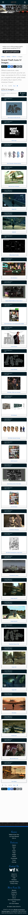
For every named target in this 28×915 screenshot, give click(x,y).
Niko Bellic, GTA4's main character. (14, 392)
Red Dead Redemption (14, 900)
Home (3, 57)
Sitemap (14, 862)
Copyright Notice (14, 881)
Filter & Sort (23, 94)
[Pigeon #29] (14, 681)
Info (14, 849)
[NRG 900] (14, 223)
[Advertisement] (14, 28)
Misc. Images (6, 374)
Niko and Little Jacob (14, 758)
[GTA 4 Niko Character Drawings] (14, 429)
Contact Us (14, 876)
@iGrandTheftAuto (12, 52)
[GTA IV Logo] (14, 131)
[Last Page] (17, 86)
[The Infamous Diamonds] (14, 521)
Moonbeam (14, 712)
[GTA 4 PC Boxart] (14, 498)
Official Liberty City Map (14, 255)
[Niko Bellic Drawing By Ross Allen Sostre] (14, 543)
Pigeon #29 (14, 689)
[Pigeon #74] (14, 200)
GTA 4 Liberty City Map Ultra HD (14, 117)
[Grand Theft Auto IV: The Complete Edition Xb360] (14, 315)
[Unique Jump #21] (14, 612)
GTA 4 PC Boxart (14, 506)
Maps (5, 99)
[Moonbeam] (14, 704)
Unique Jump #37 (14, 598)
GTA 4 (14, 901)
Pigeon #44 (14, 667)
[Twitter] (14, 66)
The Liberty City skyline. (14, 575)
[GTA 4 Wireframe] (14, 269)
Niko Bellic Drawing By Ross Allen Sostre (14, 552)
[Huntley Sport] (14, 727)
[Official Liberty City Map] (14, 246)
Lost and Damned (14, 836)
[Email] (17, 66)
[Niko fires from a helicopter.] (14, 177)
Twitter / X (14, 894)
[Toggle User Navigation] (25, 2)
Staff (14, 878)
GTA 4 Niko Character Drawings (14, 438)
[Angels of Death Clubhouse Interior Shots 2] (14, 292)
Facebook (14, 892)
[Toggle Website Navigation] (3, 2)
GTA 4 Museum (14, 415)
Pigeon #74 (14, 209)
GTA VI (14, 896)
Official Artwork (7, 122)
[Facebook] (11, 66)
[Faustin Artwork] (14, 337)
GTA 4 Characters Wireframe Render (14, 163)
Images (14, 854)
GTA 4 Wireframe (14, 277)
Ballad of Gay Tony (14, 834)
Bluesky (14, 890)
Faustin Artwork (14, 346)
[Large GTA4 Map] (14, 360)
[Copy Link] (20, 66)
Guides (14, 851)
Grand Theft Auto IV (8, 98)
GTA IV (14, 57)
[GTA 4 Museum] (14, 406)
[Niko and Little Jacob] (14, 749)
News (14, 847)
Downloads (14, 858)
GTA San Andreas (14, 903)
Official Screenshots (7, 511)
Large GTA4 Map (14, 369)
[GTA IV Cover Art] (14, 452)
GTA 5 (14, 898)
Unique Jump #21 (14, 621)
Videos (14, 856)
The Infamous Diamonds (14, 529)
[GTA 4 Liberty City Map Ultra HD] (14, 109)
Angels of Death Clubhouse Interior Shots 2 (14, 300)
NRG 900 (14, 232)
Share (5, 66)
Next (14, 86)
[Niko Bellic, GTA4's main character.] (14, 383)
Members (14, 880)
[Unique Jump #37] (14, 589)
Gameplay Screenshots (8, 191)
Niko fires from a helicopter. (14, 186)
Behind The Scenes (7, 145)
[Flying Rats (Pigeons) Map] (14, 635)
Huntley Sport (14, 735)
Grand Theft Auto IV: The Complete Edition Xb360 (14, 323)
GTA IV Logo (14, 140)
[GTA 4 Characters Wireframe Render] (14, 154)
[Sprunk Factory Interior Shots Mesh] (14, 475)
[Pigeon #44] (14, 658)
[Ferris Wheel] (14, 772)
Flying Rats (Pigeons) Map (14, 644)
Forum (14, 860)
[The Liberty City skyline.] (14, 566)
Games (8, 57)
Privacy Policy (14, 883)
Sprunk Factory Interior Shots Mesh (14, 483)
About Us (14, 874)
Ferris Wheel (14, 781)
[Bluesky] (9, 66)
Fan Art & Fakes (7, 534)
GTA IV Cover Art (14, 461)
